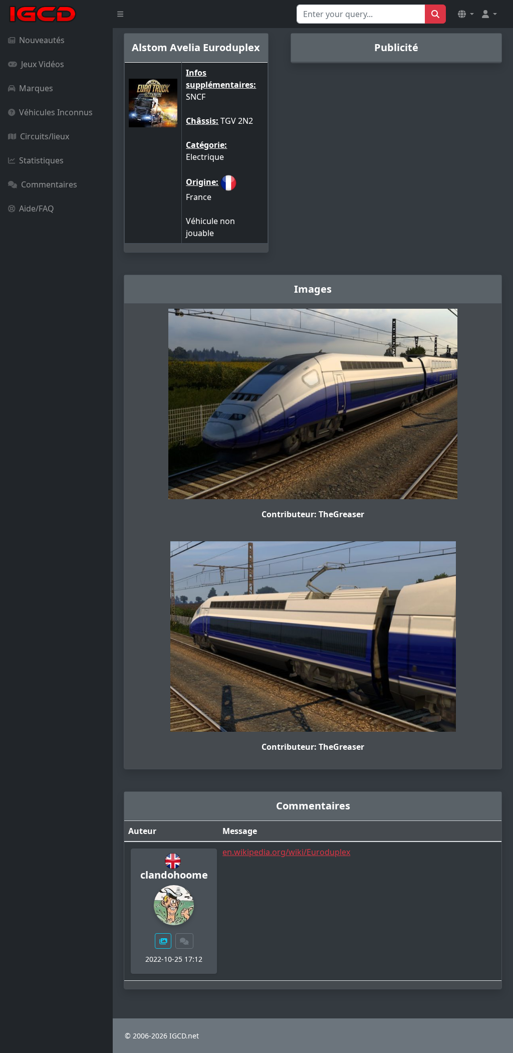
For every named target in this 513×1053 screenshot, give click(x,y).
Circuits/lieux (44, 136)
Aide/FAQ (36, 208)
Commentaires (49, 184)
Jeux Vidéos (42, 64)
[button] (466, 14)
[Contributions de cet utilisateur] (163, 941)
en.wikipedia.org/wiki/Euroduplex (286, 852)
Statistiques (41, 160)
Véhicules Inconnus (56, 112)
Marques (36, 88)
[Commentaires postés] (184, 941)
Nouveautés (42, 40)
